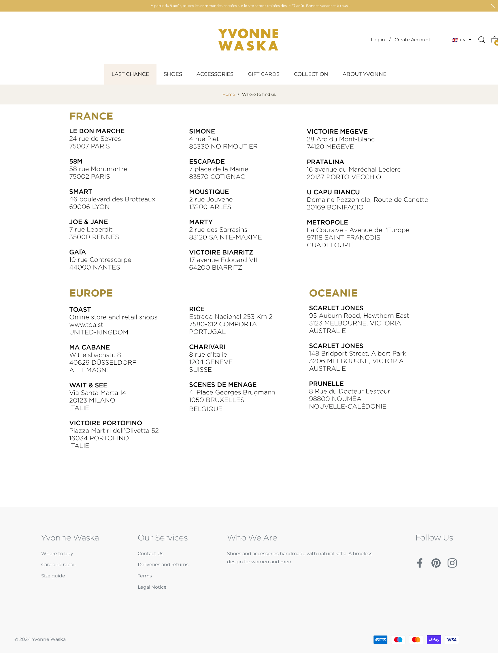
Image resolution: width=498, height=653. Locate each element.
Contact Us (150, 553)
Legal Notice (152, 587)
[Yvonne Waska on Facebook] (420, 561)
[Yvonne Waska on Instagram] (452, 561)
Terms (145, 576)
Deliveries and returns (163, 564)
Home (228, 94)
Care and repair (58, 564)
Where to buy (57, 553)
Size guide (53, 576)
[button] (461, 40)
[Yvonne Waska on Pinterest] (436, 561)
